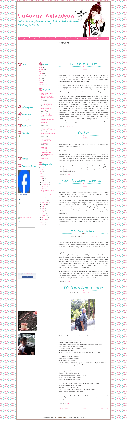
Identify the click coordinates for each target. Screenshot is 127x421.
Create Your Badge (22, 194)
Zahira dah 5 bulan (46, 115)
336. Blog (44, 188)
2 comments (92, 292)
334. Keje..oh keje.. (46, 194)
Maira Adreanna (46, 108)
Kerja (40, 77)
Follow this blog (27, 276)
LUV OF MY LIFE (45, 139)
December (45, 182)
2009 (42, 224)
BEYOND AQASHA (46, 128)
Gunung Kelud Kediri (47, 124)
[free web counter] (24, 217)
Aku (40, 71)
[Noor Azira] (24, 192)
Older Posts (103, 408)
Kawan (41, 75)
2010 (41, 222)
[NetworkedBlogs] (27, 273)
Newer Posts (63, 408)
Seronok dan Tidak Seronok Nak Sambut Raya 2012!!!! (47, 142)
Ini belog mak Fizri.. (46, 103)
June (43, 208)
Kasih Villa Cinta (46, 152)
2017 (41, 167)
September (45, 202)
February (44, 217)
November (45, 184)
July (43, 206)
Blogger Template (73, 417)
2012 (41, 178)
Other (41, 80)
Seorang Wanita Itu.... (47, 154)
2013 (41, 176)
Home (84, 408)
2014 (41, 174)
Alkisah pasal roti (46, 104)
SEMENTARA (44, 148)
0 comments (92, 69)
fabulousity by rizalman (48, 133)
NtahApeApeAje (45, 114)
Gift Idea (82, 417)
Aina (40, 67)
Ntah (40, 79)
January (44, 219)
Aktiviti (41, 69)
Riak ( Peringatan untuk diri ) (83, 180)
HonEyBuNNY (44, 158)
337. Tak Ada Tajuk (46, 186)
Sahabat (41, 82)
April (43, 213)
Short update (45, 110)
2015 (41, 171)
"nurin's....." (44, 147)
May (43, 211)
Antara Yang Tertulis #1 (48, 129)
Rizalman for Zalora (47, 135)
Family (41, 73)
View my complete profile (26, 119)
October (44, 200)
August (44, 204)
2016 (41, 169)
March (43, 215)
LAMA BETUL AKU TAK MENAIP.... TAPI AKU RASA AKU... (48, 98)
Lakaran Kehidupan (46, 15)
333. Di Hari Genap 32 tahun (83, 287)
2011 (41, 180)
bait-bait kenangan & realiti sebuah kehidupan (47, 121)
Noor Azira (20, 169)
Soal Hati (41, 84)
